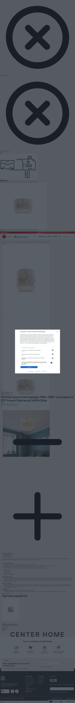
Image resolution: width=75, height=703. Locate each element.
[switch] (52, 350)
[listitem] (37, 347)
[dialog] (37, 351)
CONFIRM (29, 367)
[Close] (58, 332)
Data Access (37, 371)
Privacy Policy (44, 371)
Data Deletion (30, 371)
